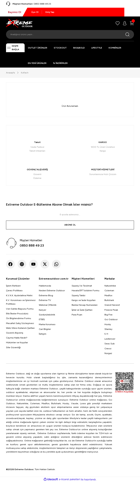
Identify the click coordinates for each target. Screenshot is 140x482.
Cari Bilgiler (45, 329)
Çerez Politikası (14, 290)
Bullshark (109, 300)
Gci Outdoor (111, 319)
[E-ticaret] (69, 479)
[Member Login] (124, 23)
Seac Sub (109, 343)
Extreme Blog (46, 295)
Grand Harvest (112, 305)
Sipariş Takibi (78, 295)
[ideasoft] (51, 479)
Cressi (107, 348)
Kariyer (42, 309)
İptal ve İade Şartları (82, 309)
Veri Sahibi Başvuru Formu (20, 308)
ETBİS (42, 319)
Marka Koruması (47, 324)
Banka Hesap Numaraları (85, 305)
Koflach (24, 72)
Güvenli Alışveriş (14, 332)
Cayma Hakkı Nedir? (16, 337)
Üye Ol (34, 12)
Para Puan (77, 314)
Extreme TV (45, 300)
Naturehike (110, 285)
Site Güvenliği (13, 347)
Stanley (108, 329)
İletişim (42, 333)
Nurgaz (108, 353)
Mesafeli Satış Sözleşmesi (20, 323)
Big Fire (108, 314)
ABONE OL (70, 224)
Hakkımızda (45, 285)
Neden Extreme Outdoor (52, 290)
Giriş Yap (49, 12)
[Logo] (19, 23)
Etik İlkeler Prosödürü (17, 313)
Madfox (108, 295)
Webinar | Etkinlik (47, 305)
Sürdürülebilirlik (47, 314)
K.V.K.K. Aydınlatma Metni (19, 295)
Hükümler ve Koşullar (17, 342)
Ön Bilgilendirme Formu (18, 318)
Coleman (109, 290)
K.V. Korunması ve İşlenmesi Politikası (21, 302)
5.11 (106, 333)
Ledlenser (109, 338)
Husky (107, 324)
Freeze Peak (111, 309)
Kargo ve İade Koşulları (84, 300)
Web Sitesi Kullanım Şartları (20, 328)
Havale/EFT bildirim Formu (85, 290)
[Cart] (132, 23)
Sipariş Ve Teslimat (82, 285)
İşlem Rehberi (13, 285)
